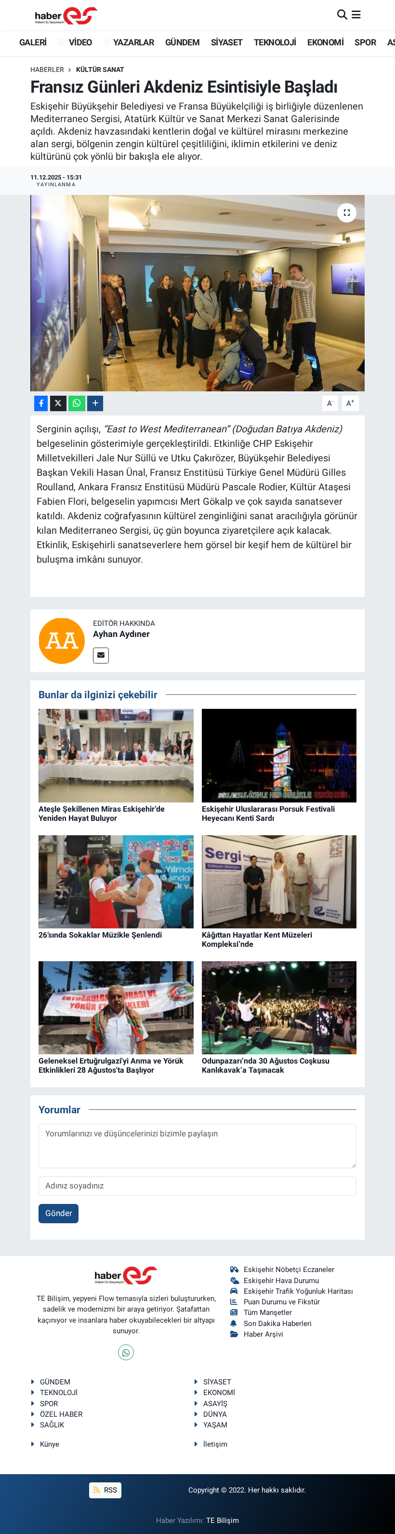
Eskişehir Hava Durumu (281, 1280)
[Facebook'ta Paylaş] (41, 404)
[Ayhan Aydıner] (62, 640)
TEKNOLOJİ (275, 42)
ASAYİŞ (215, 1403)
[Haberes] (66, 15)
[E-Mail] (101, 655)
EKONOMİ (325, 42)
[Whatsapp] (126, 1352)
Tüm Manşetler (268, 1312)
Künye (49, 1444)
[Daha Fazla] (95, 404)
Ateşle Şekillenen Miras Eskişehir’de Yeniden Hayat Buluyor (102, 813)
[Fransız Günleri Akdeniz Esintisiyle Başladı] (197, 293)
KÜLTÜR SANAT (100, 69)
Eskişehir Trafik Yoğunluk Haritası (298, 1291)
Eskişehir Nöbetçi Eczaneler (289, 1269)
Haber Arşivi (263, 1334)
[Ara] (342, 14)
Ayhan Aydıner (121, 634)
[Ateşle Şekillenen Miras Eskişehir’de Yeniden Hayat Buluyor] (116, 755)
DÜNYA (215, 1414)
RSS (109, 1490)
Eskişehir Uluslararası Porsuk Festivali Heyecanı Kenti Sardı (268, 813)
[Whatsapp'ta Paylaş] (76, 404)
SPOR (365, 42)
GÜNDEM (182, 42)
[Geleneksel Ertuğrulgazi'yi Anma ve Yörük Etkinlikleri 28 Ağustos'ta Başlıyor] (116, 1007)
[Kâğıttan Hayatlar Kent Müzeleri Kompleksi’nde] (279, 881)
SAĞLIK (52, 1425)
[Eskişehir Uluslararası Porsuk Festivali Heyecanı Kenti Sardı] (279, 755)
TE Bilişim (222, 1520)
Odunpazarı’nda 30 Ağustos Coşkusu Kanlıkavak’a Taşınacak (265, 1065)
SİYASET (227, 42)
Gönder (58, 1213)
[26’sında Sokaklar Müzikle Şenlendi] (116, 881)
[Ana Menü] (356, 14)
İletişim (215, 1444)
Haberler (47, 69)
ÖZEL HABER (61, 1414)
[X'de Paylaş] (58, 404)
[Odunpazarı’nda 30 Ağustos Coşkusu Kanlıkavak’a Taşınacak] (279, 1007)
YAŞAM (215, 1425)
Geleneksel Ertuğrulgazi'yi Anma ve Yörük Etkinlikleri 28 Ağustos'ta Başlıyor (111, 1065)
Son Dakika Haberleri (278, 1323)
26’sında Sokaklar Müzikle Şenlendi (100, 935)
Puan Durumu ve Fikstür (282, 1302)
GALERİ (32, 42)
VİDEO (79, 42)
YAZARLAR (133, 42)
